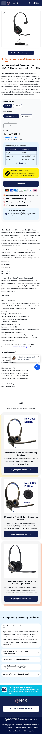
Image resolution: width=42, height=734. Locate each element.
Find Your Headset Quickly (21, 53)
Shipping (6, 139)
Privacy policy (33, 727)
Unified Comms (11, 116)
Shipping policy (29, 731)
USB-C (17, 106)
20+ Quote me (21, 163)
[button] (3, 3)
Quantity (6, 122)
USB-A (7, 106)
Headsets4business (23, 725)
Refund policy (21, 727)
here (32, 175)
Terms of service (15, 731)
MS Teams (26, 116)
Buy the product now (19, 470)
